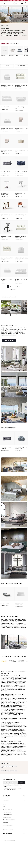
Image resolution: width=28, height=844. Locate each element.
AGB (4, 806)
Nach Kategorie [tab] (5, 43)
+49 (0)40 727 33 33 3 (4, 6)
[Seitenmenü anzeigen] (2, 3)
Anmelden (21, 782)
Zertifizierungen (7, 833)
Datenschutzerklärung (7, 809)
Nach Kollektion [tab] (14, 43)
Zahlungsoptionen (8, 829)
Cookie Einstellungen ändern (9, 819)
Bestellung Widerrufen (7, 824)
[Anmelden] (22, 3)
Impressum (5, 822)
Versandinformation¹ (7, 811)
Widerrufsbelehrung (7, 817)
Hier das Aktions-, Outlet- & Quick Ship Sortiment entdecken (14, 0)
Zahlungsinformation (7, 814)
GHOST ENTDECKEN (8, 340)
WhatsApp (24, 6)
